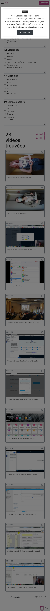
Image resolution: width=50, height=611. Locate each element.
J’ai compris (25, 32)
